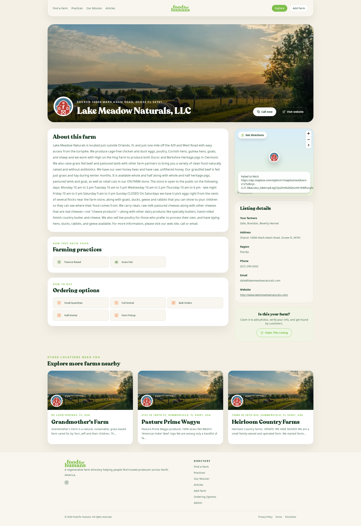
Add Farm (299, 8)
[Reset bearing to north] (309, 145)
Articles (110, 8)
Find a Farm (60, 8)
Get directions (255, 135)
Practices (77, 8)
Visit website (295, 111)
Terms (278, 516)
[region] (274, 162)
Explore (279, 8)
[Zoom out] (309, 139)
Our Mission (94, 8)
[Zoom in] (309, 133)
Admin (198, 503)
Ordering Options (205, 497)
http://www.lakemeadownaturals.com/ (264, 295)
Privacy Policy (265, 516)
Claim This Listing (276, 332)
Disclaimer (290, 516)
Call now (266, 111)
